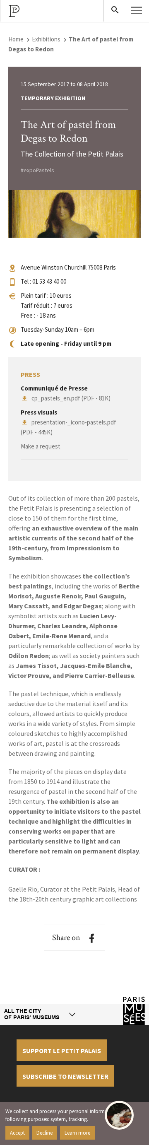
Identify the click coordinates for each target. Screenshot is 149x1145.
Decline (44, 1132)
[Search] (113, 11)
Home (16, 39)
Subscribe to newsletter (65, 1076)
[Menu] (136, 10)
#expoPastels (37, 170)
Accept (17, 1132)
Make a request (40, 446)
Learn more (77, 1132)
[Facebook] (91, 938)
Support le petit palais (61, 1050)
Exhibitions (46, 39)
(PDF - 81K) (71, 398)
